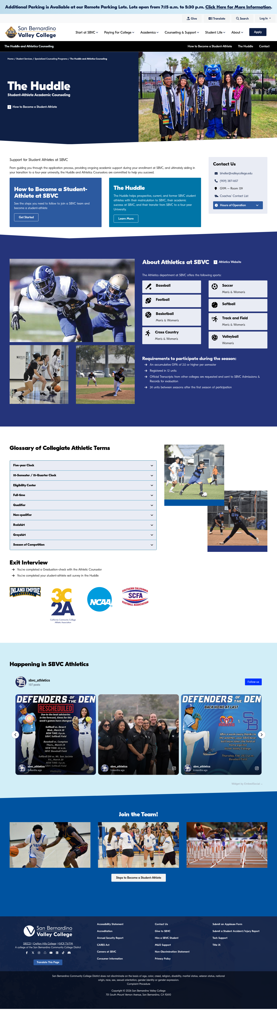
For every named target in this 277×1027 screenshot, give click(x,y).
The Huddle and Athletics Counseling (29, 46)
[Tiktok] (63, 952)
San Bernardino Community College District (57, 947)
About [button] (235, 32)
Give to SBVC (162, 931)
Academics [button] (148, 32)
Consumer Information (110, 958)
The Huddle (245, 46)
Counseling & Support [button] (180, 32)
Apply (258, 32)
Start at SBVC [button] (85, 32)
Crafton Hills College (44, 943)
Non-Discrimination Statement (172, 951)
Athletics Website (230, 262)
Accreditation (104, 931)
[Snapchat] (45, 952)
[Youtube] (51, 952)
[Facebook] (27, 952)
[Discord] (69, 952)
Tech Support (220, 938)
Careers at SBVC (106, 951)
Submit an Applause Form (227, 924)
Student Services (24, 58)
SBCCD (27, 943)
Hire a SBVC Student (166, 938)
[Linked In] (57, 952)
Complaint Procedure (138, 984)
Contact (264, 46)
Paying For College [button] (117, 32)
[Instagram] (39, 952)
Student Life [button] (213, 32)
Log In (264, 18)
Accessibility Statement (110, 924)
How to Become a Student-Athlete (210, 46)
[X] (33, 952)
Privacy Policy (163, 958)
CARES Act (103, 945)
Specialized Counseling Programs (51, 58)
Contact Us (161, 924)
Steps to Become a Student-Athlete (138, 877)
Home (11, 58)
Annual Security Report (110, 938)
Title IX (216, 945)
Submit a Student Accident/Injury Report (236, 931)
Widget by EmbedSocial (246, 783)
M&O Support (163, 945)
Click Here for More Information (238, 7)
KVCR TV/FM (65, 943)
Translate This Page (48, 962)
